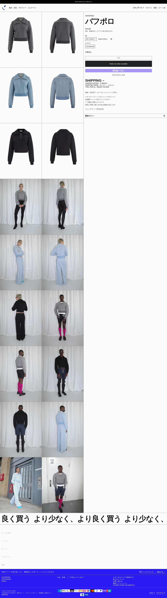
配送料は (91, 31)
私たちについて (118, 579)
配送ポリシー (48, 593)
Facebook (6, 577)
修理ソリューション (120, 583)
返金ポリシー (20, 593)
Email (4, 581)
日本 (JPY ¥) (137, 8)
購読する (160, 572)
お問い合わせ (117, 581)
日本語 (151, 592)
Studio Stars (11, 591)
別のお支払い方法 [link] (118, 75)
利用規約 (41, 593)
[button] (155, 8)
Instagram (6, 579)
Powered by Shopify (9, 593)
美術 (15, 8)
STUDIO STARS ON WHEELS (124, 585)
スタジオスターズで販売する (123, 577)
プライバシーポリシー (32, 593)
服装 (10, 8)
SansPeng (89, 16)
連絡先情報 (5, 594)
